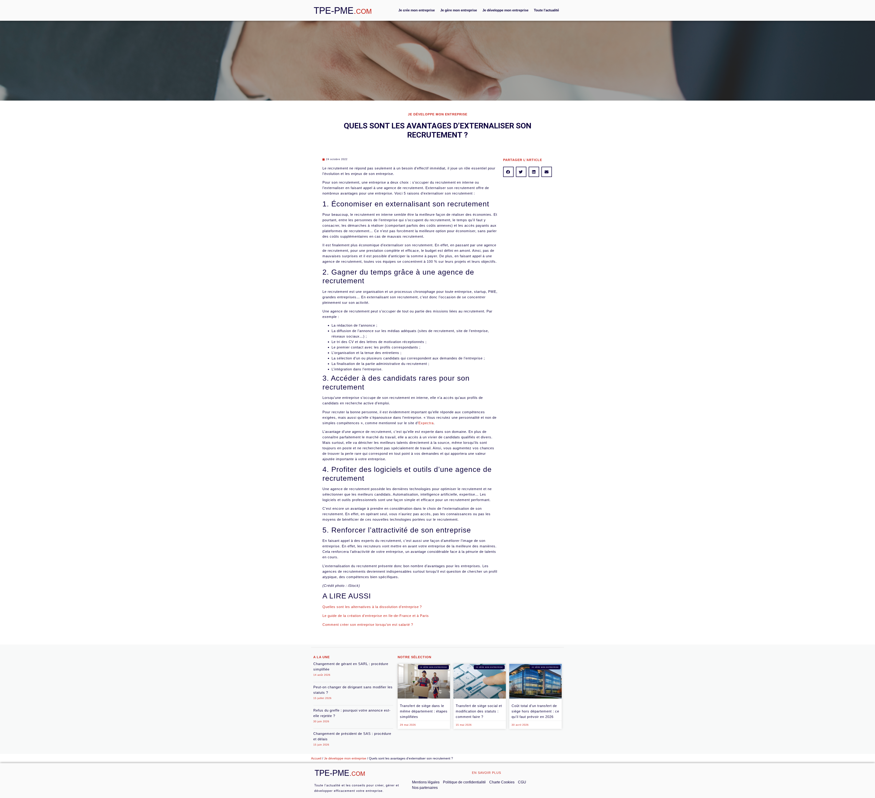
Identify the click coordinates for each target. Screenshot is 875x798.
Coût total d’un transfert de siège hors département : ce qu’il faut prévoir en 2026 (535, 711)
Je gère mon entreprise (458, 10)
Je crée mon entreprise (416, 10)
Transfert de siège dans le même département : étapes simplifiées (424, 711)
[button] (508, 172)
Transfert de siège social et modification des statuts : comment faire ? (479, 711)
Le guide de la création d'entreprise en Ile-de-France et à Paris (375, 616)
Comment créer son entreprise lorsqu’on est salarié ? (367, 624)
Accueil (316, 758)
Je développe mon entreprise (505, 10)
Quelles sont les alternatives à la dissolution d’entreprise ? (372, 607)
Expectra (426, 423)
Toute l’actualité (546, 10)
